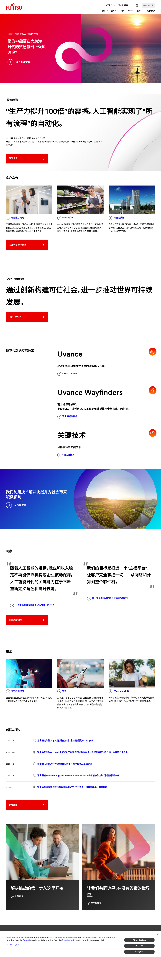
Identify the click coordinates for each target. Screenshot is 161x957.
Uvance (131, 11)
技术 (139, 11)
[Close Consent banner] (157, 934)
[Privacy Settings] (67, 940)
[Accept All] (93, 937)
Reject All (139, 946)
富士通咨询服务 (69, 416)
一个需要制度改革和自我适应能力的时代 (34, 605)
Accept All (139, 952)
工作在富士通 (96, 903)
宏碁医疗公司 (17, 217)
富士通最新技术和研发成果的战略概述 (110, 598)
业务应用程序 (17, 691)
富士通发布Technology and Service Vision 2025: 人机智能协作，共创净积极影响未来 (78, 775)
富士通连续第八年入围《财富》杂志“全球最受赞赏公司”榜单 (65, 740)
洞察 (122, 11)
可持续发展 (151, 11)
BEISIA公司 (67, 217)
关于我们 (109, 5)
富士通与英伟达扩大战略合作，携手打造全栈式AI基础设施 (64, 764)
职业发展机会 (123, 5)
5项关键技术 (68, 455)
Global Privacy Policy (13, 945)
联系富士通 (19, 896)
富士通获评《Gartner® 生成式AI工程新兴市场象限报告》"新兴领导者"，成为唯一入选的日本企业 (82, 752)
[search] (153, 5)
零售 (64, 691)
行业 (103, 11)
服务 (112, 11)
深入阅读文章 (23, 62)
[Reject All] (26, 940)
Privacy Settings (139, 940)
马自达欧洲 (119, 217)
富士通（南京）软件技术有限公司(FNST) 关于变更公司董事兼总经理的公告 (72, 787)
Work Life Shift (121, 691)
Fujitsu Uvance (69, 373)
